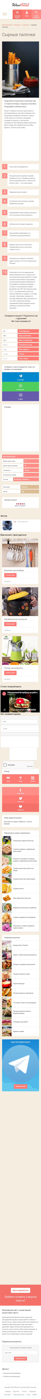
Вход (28, 1394)
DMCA (35, 1394)
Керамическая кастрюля (15, 619)
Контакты (7, 1394)
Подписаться (20, 1086)
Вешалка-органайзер (14, 570)
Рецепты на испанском (12, 1376)
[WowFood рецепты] (20, 4)
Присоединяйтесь (20, 1290)
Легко (26, 470)
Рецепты (16, 1391)
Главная (8, 1391)
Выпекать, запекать (21, 479)
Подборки (32, 1391)
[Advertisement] (20, 143)
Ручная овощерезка (13, 668)
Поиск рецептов (18, 1394)
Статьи (24, 1391)
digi (23, 491)
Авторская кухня (9, 456)
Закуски (24, 487)
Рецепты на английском (12, 1373)
